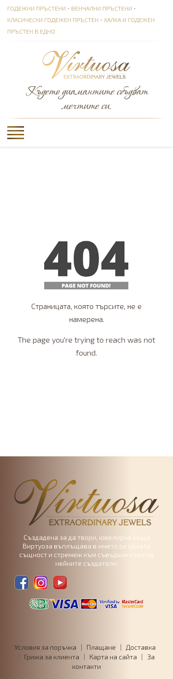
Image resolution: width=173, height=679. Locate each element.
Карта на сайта (113, 657)
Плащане (101, 647)
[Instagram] (41, 582)
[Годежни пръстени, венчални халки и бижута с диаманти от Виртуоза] (86, 65)
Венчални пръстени (101, 8)
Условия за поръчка (45, 647)
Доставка (141, 647)
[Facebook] (21, 582)
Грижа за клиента (51, 657)
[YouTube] (60, 582)
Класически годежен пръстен (53, 19)
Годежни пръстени (36, 8)
